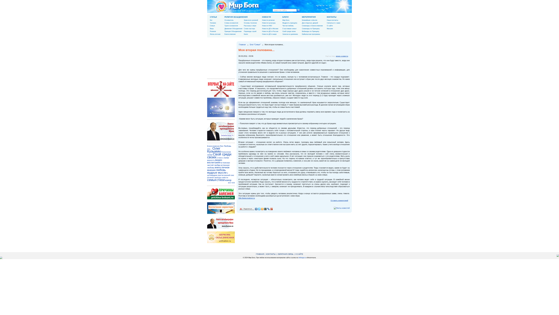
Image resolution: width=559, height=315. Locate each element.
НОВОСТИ (266, 17)
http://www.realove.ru (246, 198)
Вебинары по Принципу (310, 31)
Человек (213, 23)
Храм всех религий (251, 20)
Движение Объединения (233, 28)
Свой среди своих (289, 31)
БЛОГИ (285, 17)
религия (210, 178)
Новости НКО (267, 26)
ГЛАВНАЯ (260, 254)
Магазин (330, 28)
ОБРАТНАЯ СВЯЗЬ (285, 254)
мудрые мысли (217, 172)
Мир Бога (285, 20)
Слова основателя (231, 23)
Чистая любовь (288, 26)
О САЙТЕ (299, 254)
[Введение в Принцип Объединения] (221, 117)
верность (211, 160)
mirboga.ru (302, 257)
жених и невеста (342, 56)
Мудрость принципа (289, 23)
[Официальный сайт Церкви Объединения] (221, 243)
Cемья (212, 26)
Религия (213, 31)
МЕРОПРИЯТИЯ (309, 17)
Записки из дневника (290, 34)
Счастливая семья (289, 28)
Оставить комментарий (339, 200)
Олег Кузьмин (214, 149)
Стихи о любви (223, 158)
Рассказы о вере (250, 26)
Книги (246, 34)
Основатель (228, 20)
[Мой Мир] (265, 209)
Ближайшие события (309, 20)
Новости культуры (269, 23)
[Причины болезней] (221, 199)
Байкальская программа (311, 34)
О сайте (330, 26)
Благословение (230, 34)
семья (211, 180)
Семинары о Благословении (312, 26)
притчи (221, 175)
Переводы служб (250, 31)
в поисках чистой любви (218, 163)
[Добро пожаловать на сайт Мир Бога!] (221, 97)
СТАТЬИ (213, 17)
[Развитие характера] (221, 213)
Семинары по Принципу (311, 28)
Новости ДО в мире (269, 34)
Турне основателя (231, 26)
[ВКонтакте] (256, 209)
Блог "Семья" (255, 45)
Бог (211, 20)
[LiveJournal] (268, 209)
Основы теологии (250, 23)
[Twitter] (259, 209)
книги (218, 167)
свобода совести (221, 178)
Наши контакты (332, 20)
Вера (212, 28)
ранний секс (229, 175)
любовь (221, 170)
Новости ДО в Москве (270, 28)
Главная (242, 45)
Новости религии (268, 20)
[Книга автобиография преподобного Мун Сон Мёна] (221, 228)
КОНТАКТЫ (331, 17)
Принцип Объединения (233, 31)
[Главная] (237, 6)
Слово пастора (249, 28)
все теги (231, 183)
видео (218, 160)
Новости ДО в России (270, 31)
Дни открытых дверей (310, 23)
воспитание (213, 162)
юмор (228, 180)
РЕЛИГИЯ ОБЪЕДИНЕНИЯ (236, 17)
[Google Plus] (271, 209)
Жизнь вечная (215, 34)
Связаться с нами (333, 23)
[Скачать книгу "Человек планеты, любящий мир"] (221, 140)
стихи (220, 180)
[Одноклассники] (262, 209)
